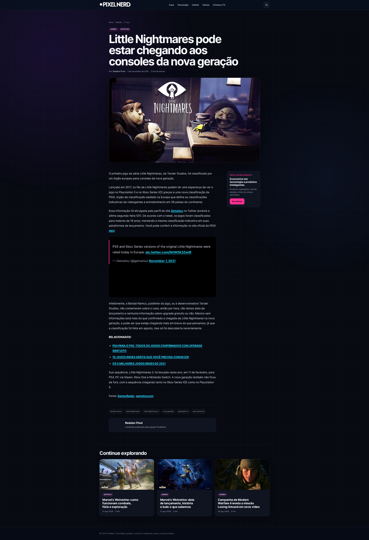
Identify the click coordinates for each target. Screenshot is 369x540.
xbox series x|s (198, 411)
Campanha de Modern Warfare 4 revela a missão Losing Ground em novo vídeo (239, 503)
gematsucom (144, 396)
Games (206, 5)
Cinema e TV (219, 5)
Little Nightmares (133, 411)
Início (111, 22)
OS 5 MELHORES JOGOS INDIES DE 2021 (139, 363)
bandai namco (116, 411)
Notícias (125, 29)
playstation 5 (183, 411)
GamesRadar (125, 396)
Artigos (108, 494)
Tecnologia (182, 5)
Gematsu (177, 211)
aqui (112, 230)
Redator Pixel (119, 71)
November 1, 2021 (162, 261)
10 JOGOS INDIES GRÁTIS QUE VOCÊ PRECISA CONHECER (150, 357)
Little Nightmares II (151, 411)
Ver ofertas (237, 201)
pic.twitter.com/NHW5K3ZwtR (168, 252)
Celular (195, 5)
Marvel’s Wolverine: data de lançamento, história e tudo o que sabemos (177, 503)
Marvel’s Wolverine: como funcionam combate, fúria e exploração (120, 503)
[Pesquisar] (266, 5)
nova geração (168, 411)
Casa (171, 5)
